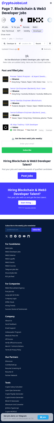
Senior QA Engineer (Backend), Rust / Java (27, 88)
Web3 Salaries (10, 255)
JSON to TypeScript (12, 408)
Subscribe (27, 150)
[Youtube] (24, 236)
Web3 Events (10, 262)
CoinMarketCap (11, 365)
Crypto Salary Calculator (13, 387)
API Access (9, 339)
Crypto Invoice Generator (14, 397)
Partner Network (11, 375)
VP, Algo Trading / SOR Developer (24, 125)
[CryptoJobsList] (14, 3)
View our (27, 208)
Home (4, 39)
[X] (6, 236)
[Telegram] (15, 236)
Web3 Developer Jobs (13, 252)
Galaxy (15, 127)
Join (44, 417)
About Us (8, 321)
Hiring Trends (10, 306)
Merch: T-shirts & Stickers (14, 346)
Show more (5, 34)
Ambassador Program (13, 332)
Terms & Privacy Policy (13, 350)
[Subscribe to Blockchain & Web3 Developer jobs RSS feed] (18, 49)
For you (17, 27)
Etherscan (9, 361)
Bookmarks (47, 49)
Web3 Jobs (9, 248)
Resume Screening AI (13, 368)
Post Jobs (27, 176)
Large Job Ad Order (12, 295)
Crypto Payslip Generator (14, 394)
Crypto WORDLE (11, 412)
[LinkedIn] (11, 236)
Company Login (11, 298)
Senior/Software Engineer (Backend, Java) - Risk (28, 112)
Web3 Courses (10, 266)
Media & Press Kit (11, 336)
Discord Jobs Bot (11, 273)
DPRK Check (9, 302)
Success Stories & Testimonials (16, 309)
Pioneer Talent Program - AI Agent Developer (28, 76)
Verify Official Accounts (13, 343)
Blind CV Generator (12, 401)
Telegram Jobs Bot (11, 269)
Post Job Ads (9, 291)
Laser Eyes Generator (13, 390)
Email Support (10, 328)
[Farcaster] (28, 236)
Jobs (10, 39)
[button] (27, 79)
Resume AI (9, 372)
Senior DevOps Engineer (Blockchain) (25, 100)
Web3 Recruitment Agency (14, 288)
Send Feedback (10, 324)
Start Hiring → (27, 202)
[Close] (51, 417)
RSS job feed (9, 276)
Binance (15, 79)
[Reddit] (19, 236)
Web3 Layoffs (10, 259)
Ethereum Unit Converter (14, 404)
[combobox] (40, 44)
